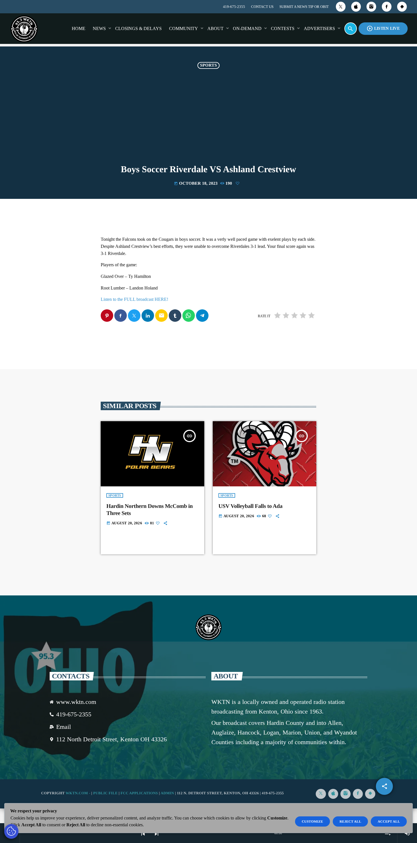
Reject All (350, 821)
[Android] (402, 7)
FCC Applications (139, 793)
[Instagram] (371, 7)
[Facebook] (386, 7)
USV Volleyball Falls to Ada (250, 506)
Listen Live (383, 28)
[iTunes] (356, 7)
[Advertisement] (208, 121)
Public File (105, 793)
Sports (208, 65)
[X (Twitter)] (341, 7)
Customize (312, 821)
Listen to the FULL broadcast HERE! (134, 299)
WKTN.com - (78, 793)
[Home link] (24, 28)
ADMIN (167, 793)
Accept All (389, 821)
